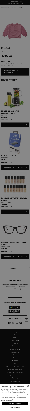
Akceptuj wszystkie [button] (15, 403)
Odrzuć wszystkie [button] (15, 407)
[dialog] (15, 205)
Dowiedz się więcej (17, 399)
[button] (15, 400)
